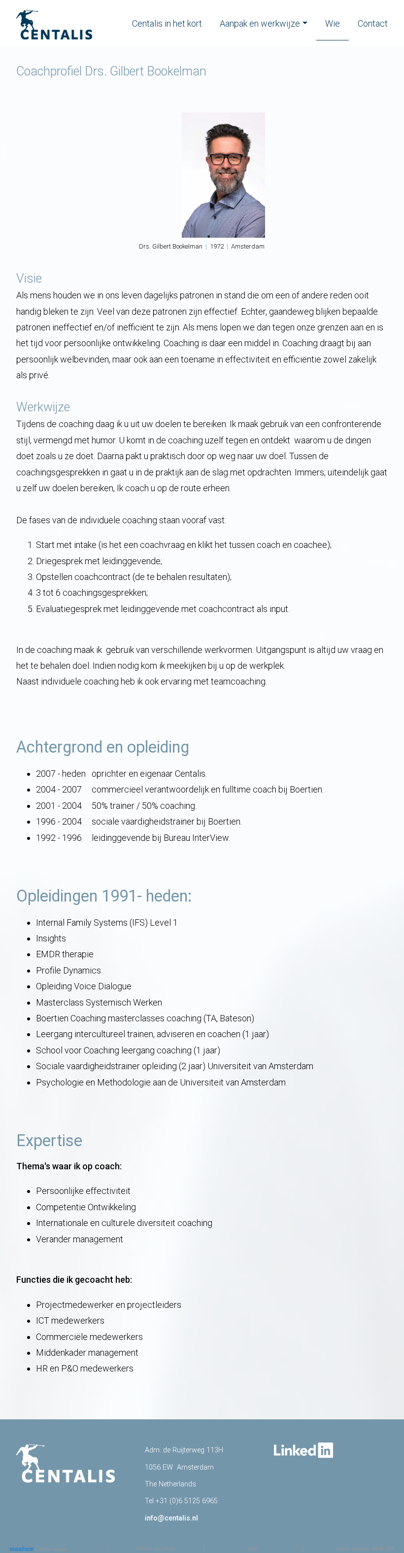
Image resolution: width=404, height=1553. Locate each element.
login (252, 1548)
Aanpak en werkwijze (260, 23)
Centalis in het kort (167, 23)
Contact (373, 23)
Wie (332, 23)
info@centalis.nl (171, 1518)
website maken (50, 1549)
